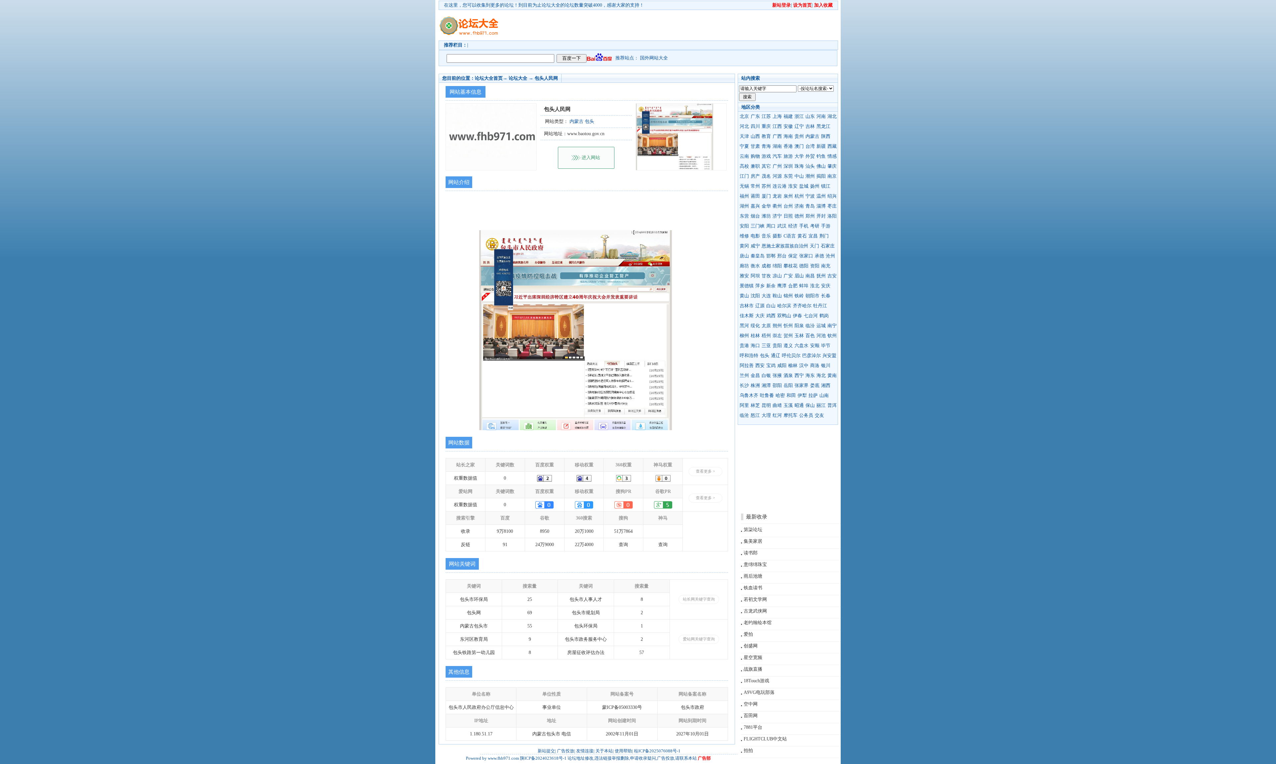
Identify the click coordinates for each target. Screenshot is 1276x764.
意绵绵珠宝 (755, 564)
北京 (744, 116)
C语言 (790, 236)
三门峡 (758, 226)
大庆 (760, 315)
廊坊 (744, 265)
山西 (755, 136)
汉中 (803, 365)
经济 (793, 226)
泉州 (788, 196)
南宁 (832, 325)
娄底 (814, 385)
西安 (760, 365)
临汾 (810, 325)
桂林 (755, 335)
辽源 (760, 305)
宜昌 (813, 236)
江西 (777, 126)
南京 (832, 176)
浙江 (799, 116)
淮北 (814, 285)
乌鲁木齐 (749, 395)
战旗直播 (753, 669)
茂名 (766, 176)
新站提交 (546, 750)
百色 (810, 335)
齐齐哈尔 (802, 305)
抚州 (821, 275)
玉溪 (788, 405)
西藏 (832, 146)
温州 (821, 196)
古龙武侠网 (755, 611)
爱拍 (748, 634)
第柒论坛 (753, 529)
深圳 (788, 166)
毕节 (825, 345)
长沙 (744, 385)
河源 (777, 176)
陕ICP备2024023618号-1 (543, 758)
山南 (824, 395)
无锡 (744, 186)
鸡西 (771, 315)
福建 (788, 116)
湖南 (777, 146)
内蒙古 (812, 136)
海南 (788, 136)
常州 (755, 186)
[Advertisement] (676, 25)
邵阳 (777, 385)
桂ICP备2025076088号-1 (657, 750)
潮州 (810, 176)
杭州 (799, 196)
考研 (814, 226)
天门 (814, 245)
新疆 (821, 146)
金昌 (755, 375)
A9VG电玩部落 (759, 692)
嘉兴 (755, 206)
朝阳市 (812, 295)
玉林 (799, 335)
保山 (810, 405)
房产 (755, 176)
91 (505, 544)
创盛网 (751, 645)
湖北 (832, 116)
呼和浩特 (749, 355)
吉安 (832, 275)
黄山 (744, 295)
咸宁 (755, 245)
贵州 (799, 136)
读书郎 (751, 552)
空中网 (751, 704)
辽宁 (799, 126)
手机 (803, 226)
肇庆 (832, 166)
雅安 (744, 275)
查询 (623, 544)
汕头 (810, 166)
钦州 (832, 335)
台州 (788, 206)
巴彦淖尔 (811, 355)
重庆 (766, 126)
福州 (744, 196)
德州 (799, 216)
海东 (810, 375)
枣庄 (832, 206)
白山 (771, 305)
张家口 (806, 255)
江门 (744, 176)
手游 (825, 226)
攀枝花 (791, 265)
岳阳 (788, 385)
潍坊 (766, 216)
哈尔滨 (784, 305)
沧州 (830, 255)
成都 (766, 265)
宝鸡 (771, 365)
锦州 (788, 295)
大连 (766, 295)
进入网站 (591, 157)
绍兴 (832, 196)
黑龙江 (823, 126)
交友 (819, 415)
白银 (766, 375)
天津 (744, 136)
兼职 (755, 166)
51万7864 (623, 531)
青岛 (810, 206)
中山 (799, 176)
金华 (766, 206)
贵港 (744, 345)
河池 (821, 335)
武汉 (782, 226)
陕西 (825, 136)
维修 (744, 236)
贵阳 (777, 345)
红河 (777, 415)
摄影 (777, 236)
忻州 (788, 325)
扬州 (814, 186)
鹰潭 (782, 285)
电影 (755, 236)
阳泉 (799, 325)
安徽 (788, 126)
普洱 (832, 405)
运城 (821, 325)
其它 (766, 166)
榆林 (793, 365)
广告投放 (565, 750)
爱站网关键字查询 (699, 639)
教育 (766, 136)
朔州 (777, 325)
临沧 (744, 415)
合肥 (793, 285)
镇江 (825, 186)
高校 (744, 166)
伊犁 (802, 395)
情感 (832, 156)
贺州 (788, 335)
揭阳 (821, 176)
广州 (777, 166)
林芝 (755, 405)
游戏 (766, 156)
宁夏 (744, 146)
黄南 (832, 375)
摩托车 (791, 415)
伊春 (797, 315)
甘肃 (755, 146)
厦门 (766, 196)
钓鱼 (821, 156)
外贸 (810, 156)
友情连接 (584, 750)
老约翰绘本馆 (758, 622)
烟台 (755, 216)
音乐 (766, 236)
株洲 (755, 385)
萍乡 (760, 285)
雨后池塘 (753, 576)
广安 (788, 275)
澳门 (799, 146)
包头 (764, 355)
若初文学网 (755, 599)
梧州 (766, 335)
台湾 (810, 146)
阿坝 (755, 275)
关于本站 (604, 750)
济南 (799, 206)
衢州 (777, 206)
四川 (755, 126)
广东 (755, 116)
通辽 (775, 355)
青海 (766, 146)
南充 (825, 265)
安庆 (825, 285)
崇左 (777, 335)
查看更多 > (705, 471)
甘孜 (766, 275)
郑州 (810, 216)
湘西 (825, 385)
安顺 (814, 345)
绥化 (755, 325)
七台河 (811, 315)
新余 (771, 285)
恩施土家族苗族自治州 (785, 245)
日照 (788, 216)
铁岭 (799, 295)
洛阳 (832, 216)
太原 (766, 325)
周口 (771, 226)
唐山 (744, 255)
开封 (821, 216)
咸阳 (782, 365)
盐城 (803, 186)
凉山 (777, 275)
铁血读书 (753, 587)
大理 (766, 415)
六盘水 (801, 345)
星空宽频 (753, 657)
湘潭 (766, 385)
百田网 (751, 715)
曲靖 (777, 405)
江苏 (766, 116)
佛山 (821, 166)
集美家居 (753, 541)
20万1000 (584, 531)
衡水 (755, 265)
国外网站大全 (654, 57)
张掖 (777, 375)
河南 (821, 116)
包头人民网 (546, 78)
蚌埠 (803, 285)
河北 (744, 126)
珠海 (799, 166)
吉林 (810, 126)
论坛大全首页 (489, 78)
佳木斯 (747, 315)
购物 (755, 156)
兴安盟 (829, 355)
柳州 (744, 335)
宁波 (810, 196)
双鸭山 (784, 315)
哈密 (780, 395)
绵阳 (777, 265)
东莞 (788, 176)
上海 (777, 116)
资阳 (814, 265)
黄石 (802, 236)
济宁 (777, 216)
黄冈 (744, 245)
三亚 (766, 345)
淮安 (793, 186)
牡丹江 (820, 305)
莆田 (755, 196)
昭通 (799, 405)
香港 (788, 146)
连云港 (780, 186)
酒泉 (788, 375)
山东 (810, 116)
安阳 (744, 226)
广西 (777, 136)
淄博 (821, 206)
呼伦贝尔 (791, 355)
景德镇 (747, 285)
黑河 (744, 325)
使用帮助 (623, 750)
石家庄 (828, 245)
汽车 (777, 156)
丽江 (821, 405)
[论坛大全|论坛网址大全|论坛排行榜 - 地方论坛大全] (468, 20)
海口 (755, 345)
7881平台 (753, 727)
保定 (793, 255)
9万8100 (505, 531)
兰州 (744, 375)
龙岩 (777, 196)
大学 (799, 156)
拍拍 (748, 750)
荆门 (824, 236)
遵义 (788, 345)
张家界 (801, 385)
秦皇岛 (758, 255)
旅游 (788, 156)
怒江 (755, 415)
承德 (819, 255)
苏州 (766, 186)
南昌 (810, 275)
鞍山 (777, 295)
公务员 (806, 415)
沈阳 (755, 295)
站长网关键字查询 (699, 599)
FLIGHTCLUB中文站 (765, 738)
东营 (744, 216)
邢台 (782, 255)
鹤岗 (824, 315)
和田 (791, 395)
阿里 (744, 405)
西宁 (799, 375)
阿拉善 (747, 365)
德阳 (803, 265)
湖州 (744, 206)
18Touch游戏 (756, 680)
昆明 (766, 405)
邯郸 (771, 255)
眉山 (799, 275)
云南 (744, 156)
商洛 (814, 365)
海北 (821, 375)
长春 (825, 295)
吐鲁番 (767, 395)
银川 (825, 365)
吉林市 (747, 305)
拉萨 (813, 395)
